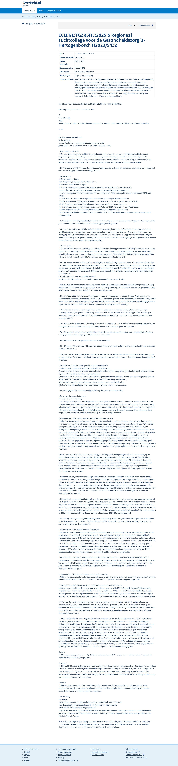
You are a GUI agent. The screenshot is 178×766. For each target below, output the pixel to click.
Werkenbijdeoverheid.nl (135, 757)
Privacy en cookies (65, 752)
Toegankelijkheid (64, 755)
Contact (27, 752)
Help (26, 757)
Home (41, 11)
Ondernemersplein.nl (134, 755)
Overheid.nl (28, 11)
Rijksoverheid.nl (132, 752)
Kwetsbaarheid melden (67, 760)
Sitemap (61, 757)
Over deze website (31, 749)
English (27, 755)
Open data (96, 749)
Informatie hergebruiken (67, 749)
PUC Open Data (98, 755)
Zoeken (39, 17)
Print (130, 25)
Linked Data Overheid (100, 752)
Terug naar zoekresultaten (35, 23)
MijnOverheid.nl (132, 749)
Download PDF (144, 25)
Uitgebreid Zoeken (54, 11)
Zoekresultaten (48, 17)
